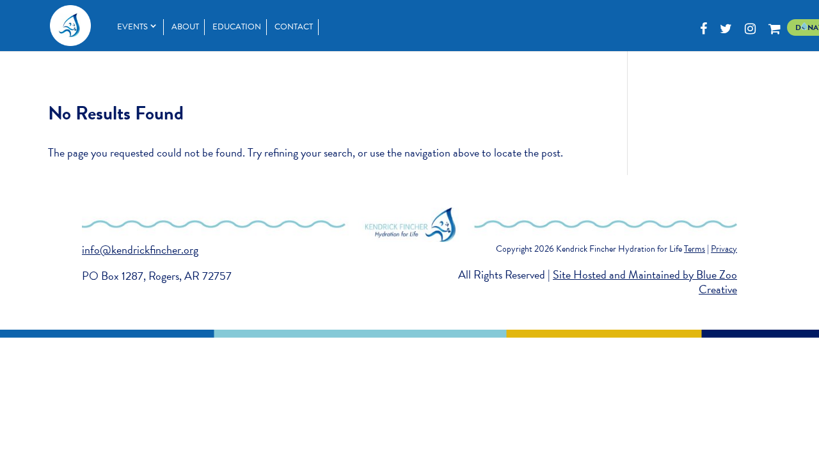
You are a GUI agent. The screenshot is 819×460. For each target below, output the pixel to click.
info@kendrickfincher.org (140, 249)
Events (132, 26)
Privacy (724, 249)
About (185, 26)
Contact (293, 26)
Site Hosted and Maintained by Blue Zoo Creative (645, 282)
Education (236, 26)
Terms (694, 249)
